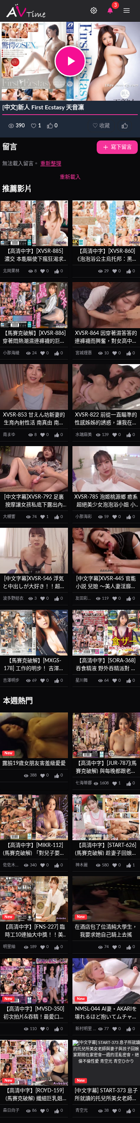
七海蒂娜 (83, 783)
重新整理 (50, 163)
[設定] (93, 10)
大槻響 (9, 517)
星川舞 (81, 680)
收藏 (101, 125)
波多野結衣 (13, 598)
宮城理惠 (83, 353)
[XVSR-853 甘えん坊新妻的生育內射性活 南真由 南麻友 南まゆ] (34, 387)
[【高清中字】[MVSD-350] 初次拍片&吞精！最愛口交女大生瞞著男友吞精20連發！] (34, 981)
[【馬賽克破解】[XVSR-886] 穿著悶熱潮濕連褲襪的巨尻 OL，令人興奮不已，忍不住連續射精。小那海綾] (34, 305)
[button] (70, 61)
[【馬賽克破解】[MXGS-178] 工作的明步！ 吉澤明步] (34, 633)
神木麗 (81, 865)
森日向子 (11, 1110)
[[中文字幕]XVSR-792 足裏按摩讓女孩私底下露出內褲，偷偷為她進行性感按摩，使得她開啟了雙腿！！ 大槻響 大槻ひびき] (34, 469)
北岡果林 (11, 271)
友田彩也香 (85, 598)
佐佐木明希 (13, 865)
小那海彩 (83, 517)
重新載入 (70, 177)
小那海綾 (11, 353)
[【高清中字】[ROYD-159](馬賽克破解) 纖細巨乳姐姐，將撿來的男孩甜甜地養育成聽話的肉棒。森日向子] (34, 1063)
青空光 (81, 1110)
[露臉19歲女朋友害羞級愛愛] (34, 735)
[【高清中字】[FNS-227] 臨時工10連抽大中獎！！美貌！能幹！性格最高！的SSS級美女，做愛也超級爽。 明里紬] (34, 899)
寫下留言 (121, 147)
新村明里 (83, 1029)
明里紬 (9, 947)
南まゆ (9, 435)
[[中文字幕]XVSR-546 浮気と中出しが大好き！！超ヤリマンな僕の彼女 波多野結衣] (34, 550)
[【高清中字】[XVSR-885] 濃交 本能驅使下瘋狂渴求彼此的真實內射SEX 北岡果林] (34, 223)
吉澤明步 (11, 680)
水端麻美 (83, 435)
